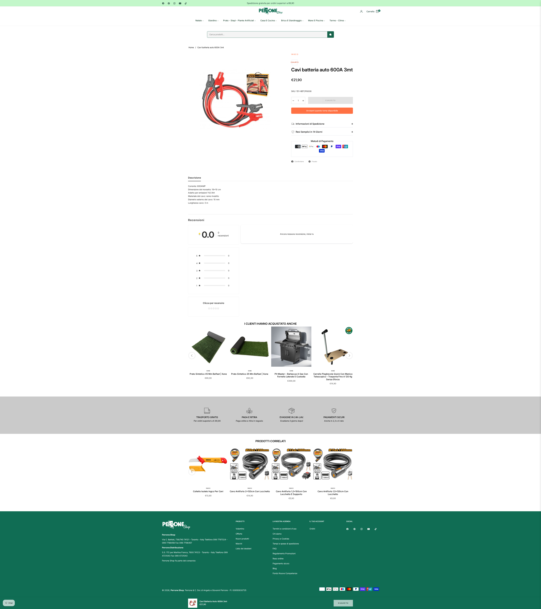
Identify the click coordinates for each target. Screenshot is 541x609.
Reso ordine (278, 558)
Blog (275, 568)
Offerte (239, 534)
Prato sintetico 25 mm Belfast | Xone (249, 374)
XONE (208, 371)
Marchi (239, 543)
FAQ (275, 548)
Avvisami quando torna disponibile (322, 110)
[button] (213, 255)
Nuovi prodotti (242, 538)
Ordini (312, 528)
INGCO (208, 488)
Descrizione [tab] (194, 177)
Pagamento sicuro (281, 563)
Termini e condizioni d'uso (284, 528)
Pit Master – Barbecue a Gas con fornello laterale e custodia (291, 375)
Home (191, 47)
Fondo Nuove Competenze (285, 573)
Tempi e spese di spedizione (286, 543)
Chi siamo (277, 534)
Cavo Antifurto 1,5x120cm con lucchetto (333, 493)
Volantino (240, 528)
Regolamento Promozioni (284, 553)
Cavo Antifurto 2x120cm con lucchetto (250, 491)
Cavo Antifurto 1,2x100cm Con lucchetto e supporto (291, 493)
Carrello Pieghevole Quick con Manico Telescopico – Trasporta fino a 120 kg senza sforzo (332, 377)
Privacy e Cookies (281, 538)
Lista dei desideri (243, 548)
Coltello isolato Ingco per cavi (208, 491)
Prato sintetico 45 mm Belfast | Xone (208, 374)
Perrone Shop (177, 590)
